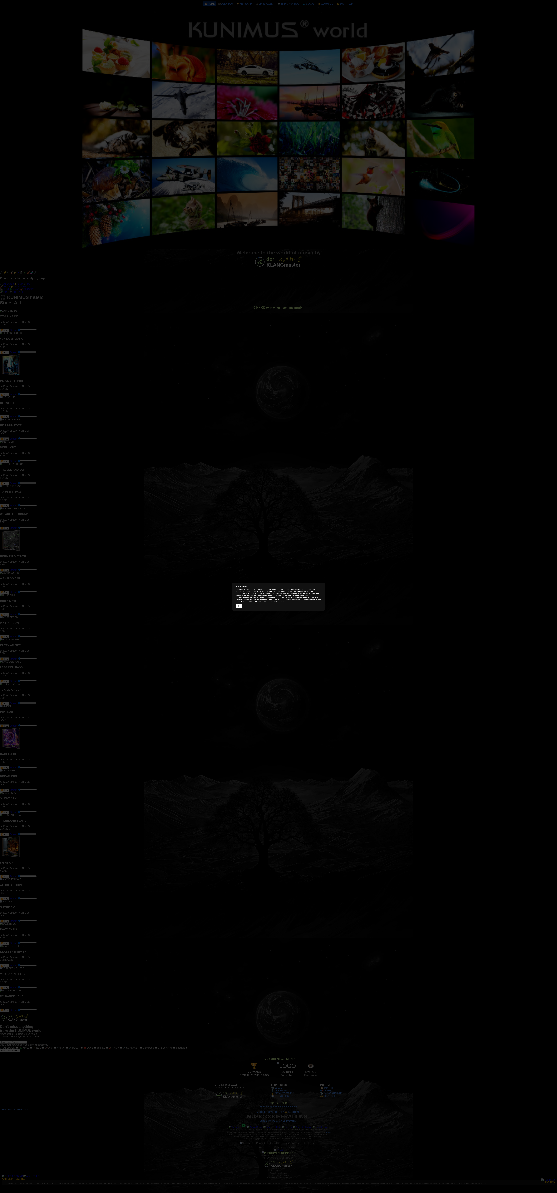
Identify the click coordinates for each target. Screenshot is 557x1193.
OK (239, 606)
